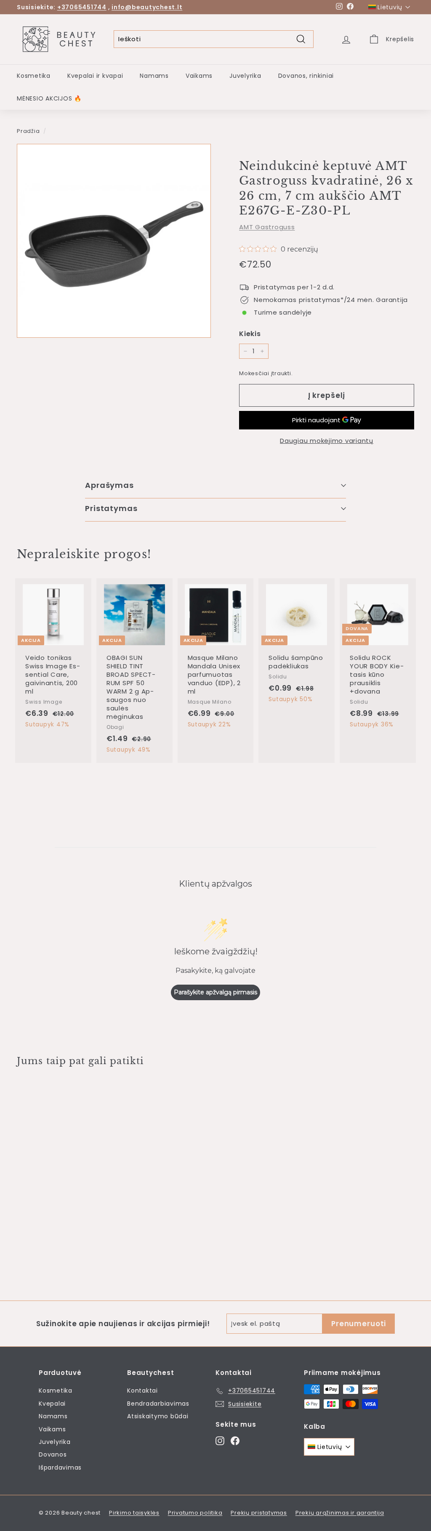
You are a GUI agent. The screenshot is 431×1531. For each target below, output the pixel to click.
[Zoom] (113, 240)
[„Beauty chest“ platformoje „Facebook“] (235, 1441)
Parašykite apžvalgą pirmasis (215, 992)
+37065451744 (81, 7)
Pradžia (28, 131)
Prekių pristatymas (259, 1513)
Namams (154, 76)
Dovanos (53, 1454)
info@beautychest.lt (147, 7)
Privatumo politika (195, 1513)
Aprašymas (109, 485)
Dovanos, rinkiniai (306, 76)
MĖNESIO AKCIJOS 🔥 (49, 98)
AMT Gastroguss (267, 226)
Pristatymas (111, 508)
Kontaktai (142, 1390)
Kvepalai (52, 1403)
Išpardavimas (60, 1467)
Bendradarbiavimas (158, 1403)
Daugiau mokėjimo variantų (326, 440)
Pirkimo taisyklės (134, 1513)
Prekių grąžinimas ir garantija (339, 1513)
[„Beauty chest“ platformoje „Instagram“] (220, 1441)
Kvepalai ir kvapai (95, 76)
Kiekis (250, 334)
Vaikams (199, 76)
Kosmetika (34, 76)
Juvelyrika (245, 76)
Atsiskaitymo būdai (158, 1416)
